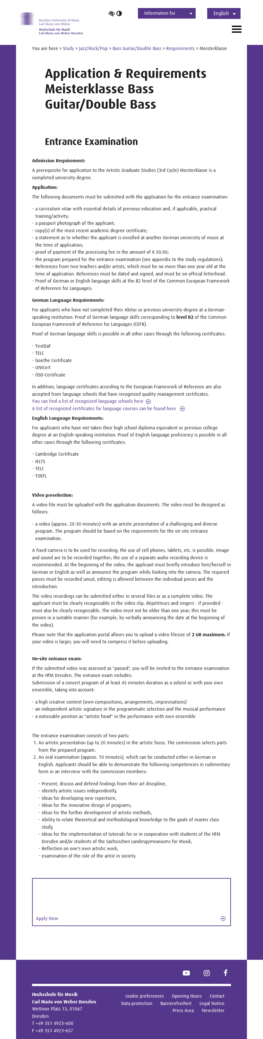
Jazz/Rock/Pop (93, 48)
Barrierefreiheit (175, 1003)
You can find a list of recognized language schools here (87, 401)
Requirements (180, 48)
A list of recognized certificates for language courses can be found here (104, 408)
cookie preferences (144, 996)
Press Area (183, 1010)
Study (68, 48)
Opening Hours (187, 996)
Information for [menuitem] (159, 13)
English (221, 13)
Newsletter (213, 1010)
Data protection (136, 1003)
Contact (217, 996)
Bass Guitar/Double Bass (137, 48)
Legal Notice (212, 1003)
